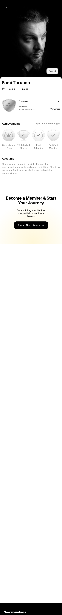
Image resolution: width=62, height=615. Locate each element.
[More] (58, 101)
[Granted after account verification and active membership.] (53, 135)
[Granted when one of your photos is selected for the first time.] (38, 135)
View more (55, 109)
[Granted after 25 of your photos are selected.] (23, 135)
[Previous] (7, 7)
